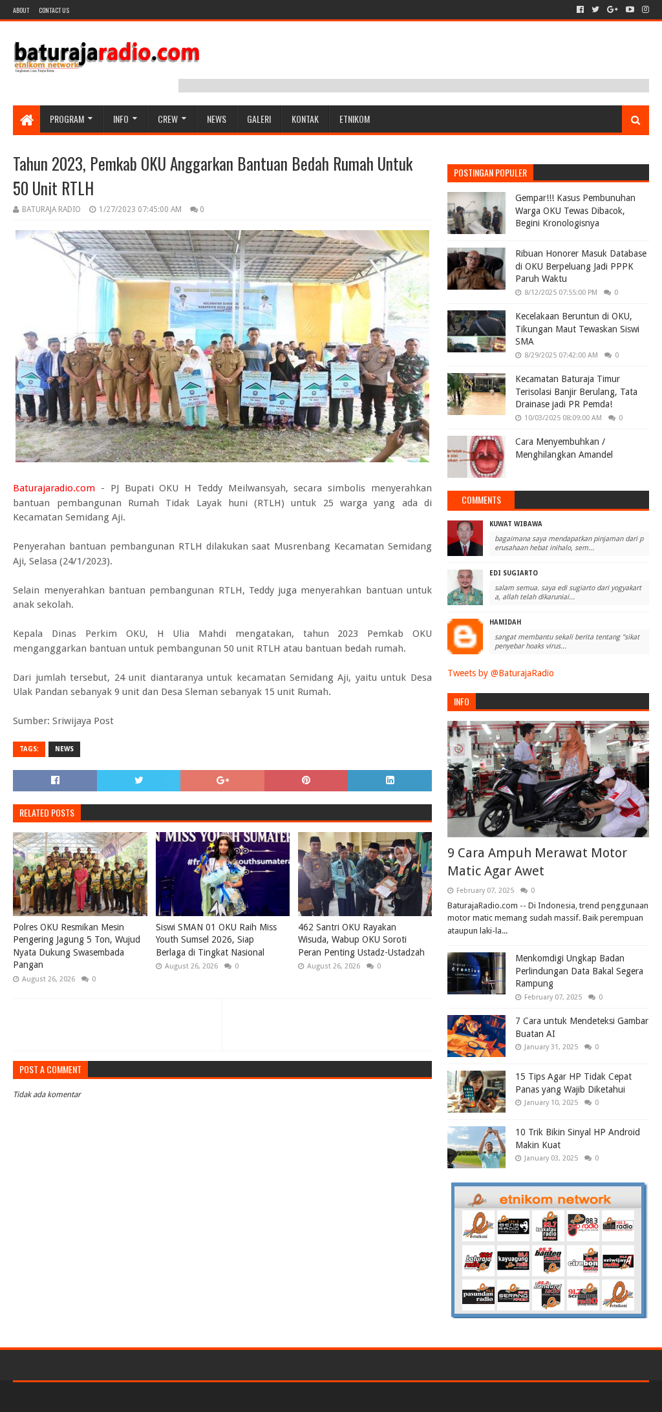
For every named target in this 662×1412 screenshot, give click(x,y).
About (21, 10)
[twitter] (595, 9)
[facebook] (580, 9)
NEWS (216, 118)
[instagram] (644, 9)
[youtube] (630, 9)
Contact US (54, 10)
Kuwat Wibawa (515, 524)
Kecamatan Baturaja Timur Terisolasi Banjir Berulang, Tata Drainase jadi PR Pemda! (576, 391)
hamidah (505, 622)
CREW (168, 118)
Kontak (305, 118)
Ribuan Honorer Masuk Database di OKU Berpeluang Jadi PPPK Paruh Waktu (580, 266)
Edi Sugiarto (513, 573)
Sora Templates (85, 1397)
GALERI (259, 118)
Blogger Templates (159, 1397)
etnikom (354, 118)
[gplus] (612, 9)
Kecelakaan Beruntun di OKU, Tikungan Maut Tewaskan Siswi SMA (577, 329)
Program (67, 118)
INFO (121, 118)
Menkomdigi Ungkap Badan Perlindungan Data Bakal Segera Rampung (579, 971)
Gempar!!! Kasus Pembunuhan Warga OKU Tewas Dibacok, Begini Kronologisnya (575, 210)
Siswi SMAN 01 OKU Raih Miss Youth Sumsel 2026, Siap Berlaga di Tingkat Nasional (216, 939)
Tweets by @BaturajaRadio (500, 673)
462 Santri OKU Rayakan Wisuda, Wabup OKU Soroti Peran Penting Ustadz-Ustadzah (361, 939)
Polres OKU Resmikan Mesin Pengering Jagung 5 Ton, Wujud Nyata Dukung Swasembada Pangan (76, 946)
